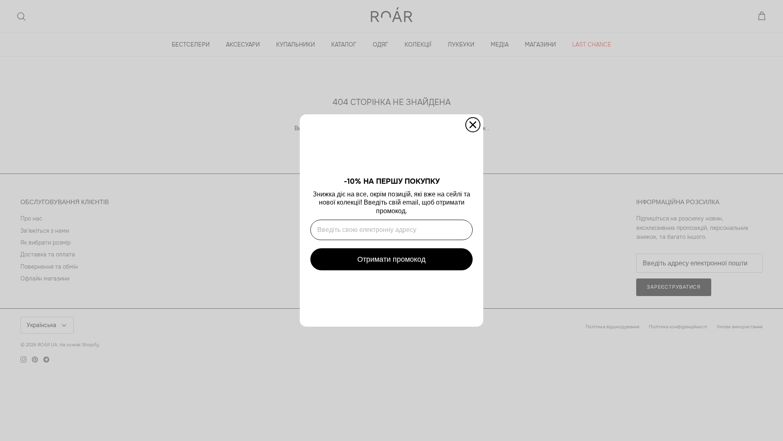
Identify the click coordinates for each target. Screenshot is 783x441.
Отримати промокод (391, 259)
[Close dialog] (473, 125)
